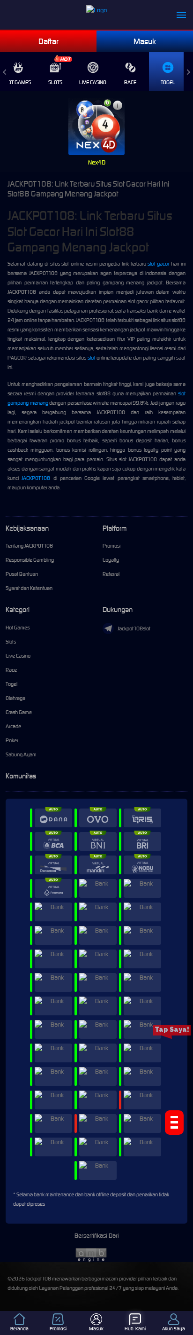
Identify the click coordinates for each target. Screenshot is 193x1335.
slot (91, 357)
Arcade (13, 726)
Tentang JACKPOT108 (29, 545)
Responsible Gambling (30, 560)
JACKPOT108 (36, 478)
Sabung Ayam (21, 754)
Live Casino (92, 82)
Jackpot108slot (134, 628)
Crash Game (19, 712)
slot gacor (158, 263)
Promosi (111, 545)
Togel (168, 82)
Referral (111, 574)
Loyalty (111, 560)
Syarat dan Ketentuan (29, 588)
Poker (12, 740)
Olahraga (15, 698)
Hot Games (18, 627)
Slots (55, 82)
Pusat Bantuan (22, 574)
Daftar (48, 41)
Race (130, 82)
